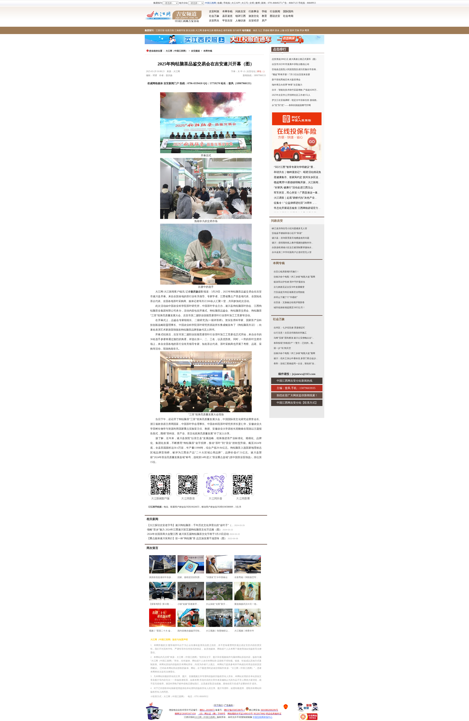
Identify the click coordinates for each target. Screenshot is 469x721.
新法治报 (190, 30)
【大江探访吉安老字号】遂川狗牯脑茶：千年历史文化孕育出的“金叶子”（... (190, 525)
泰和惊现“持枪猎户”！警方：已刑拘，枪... (294, 343)
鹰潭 (307, 30)
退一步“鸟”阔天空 (282, 348)
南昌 (255, 30)
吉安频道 (195, 51)
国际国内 (288, 11)
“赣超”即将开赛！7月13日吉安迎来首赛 (291, 74)
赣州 (272, 30)
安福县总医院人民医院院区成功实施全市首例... (294, 69)
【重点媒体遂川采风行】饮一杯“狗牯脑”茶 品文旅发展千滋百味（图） (187, 538)
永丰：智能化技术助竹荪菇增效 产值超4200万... (295, 90)
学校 (264, 11)
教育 (264, 16)
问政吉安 (240, 11)
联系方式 (309, 402)
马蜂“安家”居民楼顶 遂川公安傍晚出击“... (294, 338)
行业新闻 (275, 11)
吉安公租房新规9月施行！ (286, 271)
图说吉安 (275, 16)
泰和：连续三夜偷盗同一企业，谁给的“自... (295, 363)
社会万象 (214, 16)
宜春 (297, 30)
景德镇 (266, 30)
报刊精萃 (237, 30)
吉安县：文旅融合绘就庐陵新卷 (289, 302)
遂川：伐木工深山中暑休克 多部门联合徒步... (296, 358)
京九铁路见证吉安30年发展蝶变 (289, 287)
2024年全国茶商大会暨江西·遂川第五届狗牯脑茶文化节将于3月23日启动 (188, 534)
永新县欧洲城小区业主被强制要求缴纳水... (292, 247)
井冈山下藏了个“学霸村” (286, 297)
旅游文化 (254, 16)
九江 (260, 30)
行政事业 (254, 11)
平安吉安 (227, 20)
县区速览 (227, 16)
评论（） (261, 71)
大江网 (198, 30)
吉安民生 (214, 20)
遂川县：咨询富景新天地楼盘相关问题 (290, 238)
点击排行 (279, 49)
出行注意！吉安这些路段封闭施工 (290, 332)
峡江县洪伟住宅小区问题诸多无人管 (289, 228)
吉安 (287, 30)
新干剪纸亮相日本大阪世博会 (286, 79)
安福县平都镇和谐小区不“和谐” (287, 233)
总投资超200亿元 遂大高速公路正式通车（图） (294, 59)
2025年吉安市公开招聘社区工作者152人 (291, 95)
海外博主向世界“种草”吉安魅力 (287, 84)
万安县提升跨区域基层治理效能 (289, 292)
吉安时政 (214, 11)
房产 (264, 20)
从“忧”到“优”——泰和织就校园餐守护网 (291, 105)
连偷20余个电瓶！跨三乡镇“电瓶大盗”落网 (294, 276)
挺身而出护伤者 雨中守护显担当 (289, 282)
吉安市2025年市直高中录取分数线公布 (290, 64)
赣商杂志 (218, 30)
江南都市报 (179, 30)
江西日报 (160, 30)
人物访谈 (240, 20)
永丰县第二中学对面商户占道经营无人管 (291, 252)
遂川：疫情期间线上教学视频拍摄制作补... (292, 242)
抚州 (292, 30)
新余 (277, 30)
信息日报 (169, 30)
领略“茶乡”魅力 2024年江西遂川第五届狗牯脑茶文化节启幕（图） (184, 529)
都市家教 (227, 30)
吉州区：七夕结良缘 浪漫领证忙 (289, 327)
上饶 (282, 30)
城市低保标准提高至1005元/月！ (289, 307)
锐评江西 (240, 16)
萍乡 (302, 30)
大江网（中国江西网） (177, 51)
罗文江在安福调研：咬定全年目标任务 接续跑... (295, 100)
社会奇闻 (288, 16)
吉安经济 (254, 20)
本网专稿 (227, 11)
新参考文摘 (207, 30)
